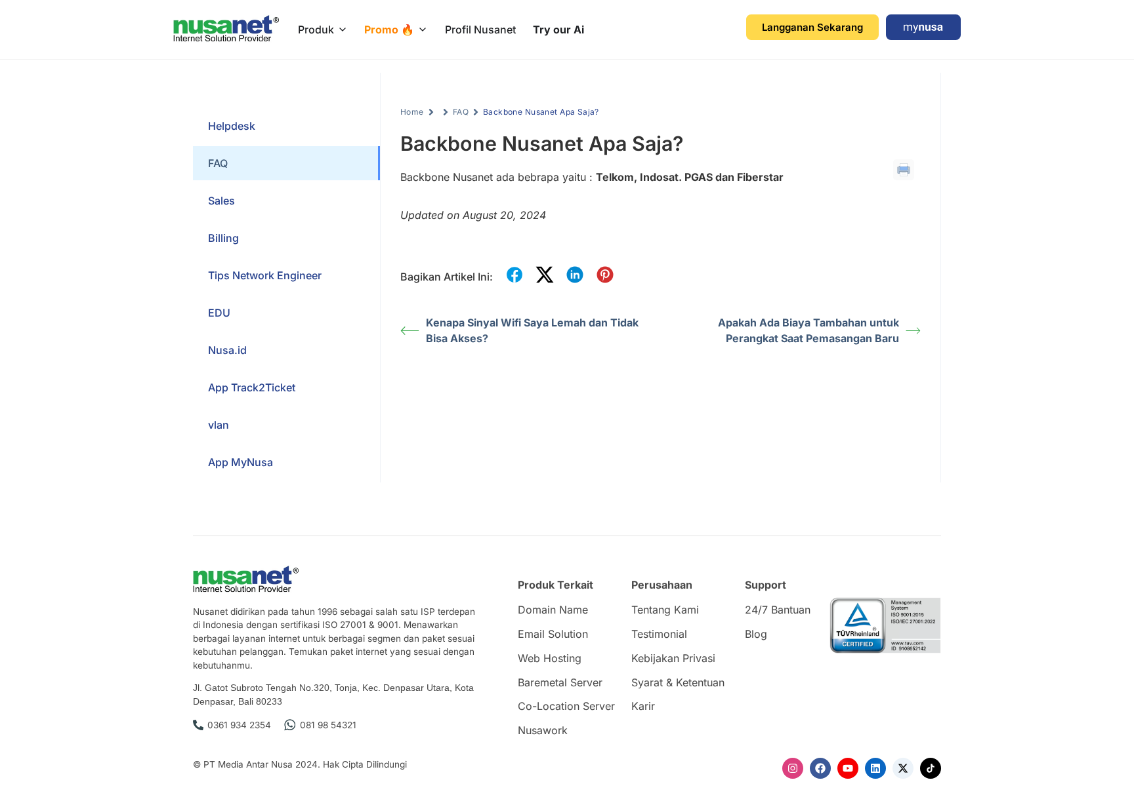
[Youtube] (847, 768)
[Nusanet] (226, 29)
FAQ (461, 112)
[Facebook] (820, 768)
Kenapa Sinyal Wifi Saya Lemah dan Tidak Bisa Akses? (532, 330)
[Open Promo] (422, 29)
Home (412, 112)
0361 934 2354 (239, 725)
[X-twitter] (903, 768)
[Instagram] (792, 768)
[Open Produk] (342, 29)
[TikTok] (930, 768)
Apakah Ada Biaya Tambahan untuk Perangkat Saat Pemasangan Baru (808, 330)
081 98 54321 (328, 725)
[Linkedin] (875, 768)
